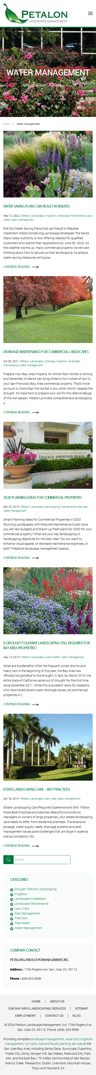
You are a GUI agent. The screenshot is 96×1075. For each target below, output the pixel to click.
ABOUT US (57, 1001)
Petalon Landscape (32, 215)
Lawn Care (22, 908)
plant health (53, 657)
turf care (31, 1044)
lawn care (50, 798)
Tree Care (21, 918)
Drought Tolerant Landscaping (35, 889)
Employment (25, 1015)
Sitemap (81, 1008)
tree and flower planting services (60, 1044)
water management (22, 219)
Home (36, 1001)
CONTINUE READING (16, 267)
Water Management (28, 928)
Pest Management (27, 913)
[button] (90, 13)
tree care (82, 506)
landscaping (52, 506)
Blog (77, 1015)
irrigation (51, 215)
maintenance (68, 506)
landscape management (47, 1039)
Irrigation (21, 894)
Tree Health (22, 923)
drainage (50, 361)
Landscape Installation (30, 898)
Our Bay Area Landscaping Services (37, 1008)
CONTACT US (54, 1015)
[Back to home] (35, 13)
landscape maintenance (72, 215)
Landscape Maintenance (31, 903)
